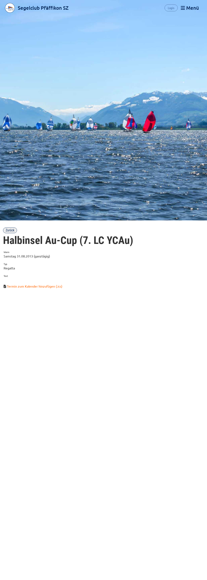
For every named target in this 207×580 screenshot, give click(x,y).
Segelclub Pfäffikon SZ (43, 8)
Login (171, 8)
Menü (192, 8)
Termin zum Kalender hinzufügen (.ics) (34, 286)
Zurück (10, 230)
